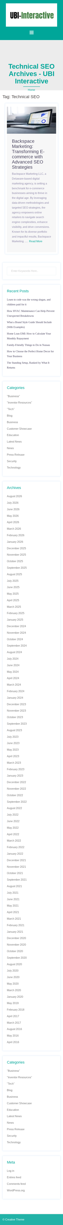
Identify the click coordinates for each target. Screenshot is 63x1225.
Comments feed (16, 1183)
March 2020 (14, 990)
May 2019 (13, 1003)
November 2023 (16, 710)
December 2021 (16, 860)
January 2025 (15, 619)
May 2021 (13, 905)
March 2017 (14, 1022)
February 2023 (15, 769)
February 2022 (15, 847)
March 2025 (14, 606)
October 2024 (15, 639)
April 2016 (13, 1042)
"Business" (13, 396)
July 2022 (12, 814)
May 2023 (13, 749)
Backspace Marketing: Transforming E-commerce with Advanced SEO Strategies (28, 154)
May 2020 (13, 983)
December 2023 (16, 704)
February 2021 (15, 925)
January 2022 (15, 853)
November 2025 (16, 554)
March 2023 (14, 762)
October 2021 (15, 873)
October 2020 (15, 951)
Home (31, 89)
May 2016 (13, 1035)
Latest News (14, 441)
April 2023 (13, 756)
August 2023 (14, 730)
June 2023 (13, 743)
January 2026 (15, 541)
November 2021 (16, 866)
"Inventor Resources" (19, 402)
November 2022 (16, 788)
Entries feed (14, 1177)
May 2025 (13, 593)
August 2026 (14, 496)
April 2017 (13, 1016)
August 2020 (14, 964)
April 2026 (13, 522)
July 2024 (12, 658)
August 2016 (14, 1029)
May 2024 (13, 671)
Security (12, 461)
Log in (10, 1170)
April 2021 (13, 912)
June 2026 (13, 509)
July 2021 (12, 892)
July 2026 (12, 502)
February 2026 (15, 535)
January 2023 (15, 775)
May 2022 (13, 827)
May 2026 (13, 515)
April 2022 (13, 834)
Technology (14, 467)
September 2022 (17, 801)
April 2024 (13, 678)
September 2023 (17, 723)
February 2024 (15, 691)
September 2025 (17, 567)
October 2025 (15, 561)
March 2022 (14, 840)
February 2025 (15, 613)
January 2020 (15, 996)
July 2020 (12, 970)
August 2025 (14, 574)
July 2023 (12, 736)
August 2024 (14, 652)
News (10, 448)
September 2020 (17, 957)
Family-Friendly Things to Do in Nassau (28, 345)
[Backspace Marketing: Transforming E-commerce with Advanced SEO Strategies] (31, 120)
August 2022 (14, 808)
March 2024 (14, 684)
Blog (9, 415)
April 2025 (13, 600)
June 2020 (13, 977)
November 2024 (16, 632)
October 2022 (15, 795)
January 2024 (15, 697)
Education (13, 435)
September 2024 (17, 645)
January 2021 (15, 931)
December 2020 (16, 938)
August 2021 (14, 886)
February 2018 (15, 1009)
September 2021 (17, 879)
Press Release (16, 454)
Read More (35, 241)
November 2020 (16, 944)
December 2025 (16, 548)
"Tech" (11, 409)
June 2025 (13, 587)
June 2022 (13, 821)
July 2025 (12, 580)
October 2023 (15, 717)
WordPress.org (16, 1190)
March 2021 (14, 918)
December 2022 (16, 782)
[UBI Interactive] (31, 14)
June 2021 (13, 899)
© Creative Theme (13, 1219)
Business (12, 422)
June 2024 (13, 665)
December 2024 (16, 626)
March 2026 (14, 528)
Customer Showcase (19, 428)
